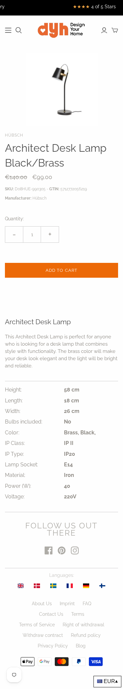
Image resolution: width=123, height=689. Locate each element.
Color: (12, 432)
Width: (12, 411)
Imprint (67, 603)
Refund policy (86, 635)
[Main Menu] (8, 30)
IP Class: (15, 443)
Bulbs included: (23, 422)
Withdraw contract (43, 635)
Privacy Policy (53, 645)
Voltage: (15, 496)
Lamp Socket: (21, 464)
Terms (77, 614)
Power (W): (18, 486)
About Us (42, 603)
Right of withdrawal (83, 624)
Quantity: (14, 218)
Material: (15, 475)
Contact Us (51, 614)
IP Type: (14, 454)
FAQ (87, 603)
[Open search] (18, 30)
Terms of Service (37, 624)
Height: (13, 390)
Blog (81, 645)
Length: (14, 400)
